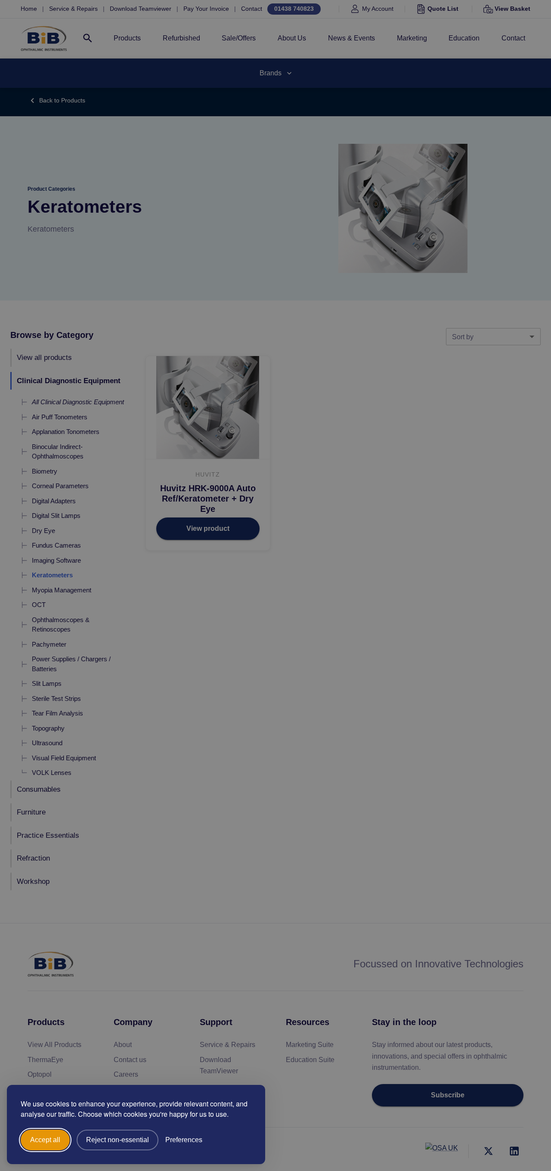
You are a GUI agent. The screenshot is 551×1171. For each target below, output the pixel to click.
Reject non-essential (117, 1139)
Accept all (45, 1139)
